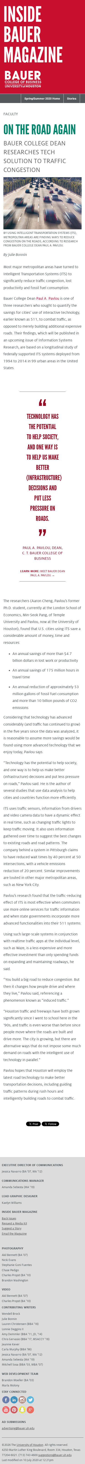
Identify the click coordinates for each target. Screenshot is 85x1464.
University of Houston (30, 1445)
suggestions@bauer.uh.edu (55, 1455)
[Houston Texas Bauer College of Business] (24, 91)
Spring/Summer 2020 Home (42, 98)
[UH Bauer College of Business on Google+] (30, 1412)
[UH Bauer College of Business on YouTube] (6, 1412)
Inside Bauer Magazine (33, 35)
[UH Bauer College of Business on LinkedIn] (14, 1402)
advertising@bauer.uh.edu (18, 1428)
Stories (71, 98)
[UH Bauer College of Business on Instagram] (22, 1402)
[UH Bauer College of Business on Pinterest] (14, 1412)
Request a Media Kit (14, 1223)
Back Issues (9, 1218)
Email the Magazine (14, 1233)
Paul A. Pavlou (47, 299)
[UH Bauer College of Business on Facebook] (6, 1402)
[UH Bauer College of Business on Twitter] (30, 1402)
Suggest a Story (11, 1228)
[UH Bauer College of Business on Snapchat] (22, 1412)
